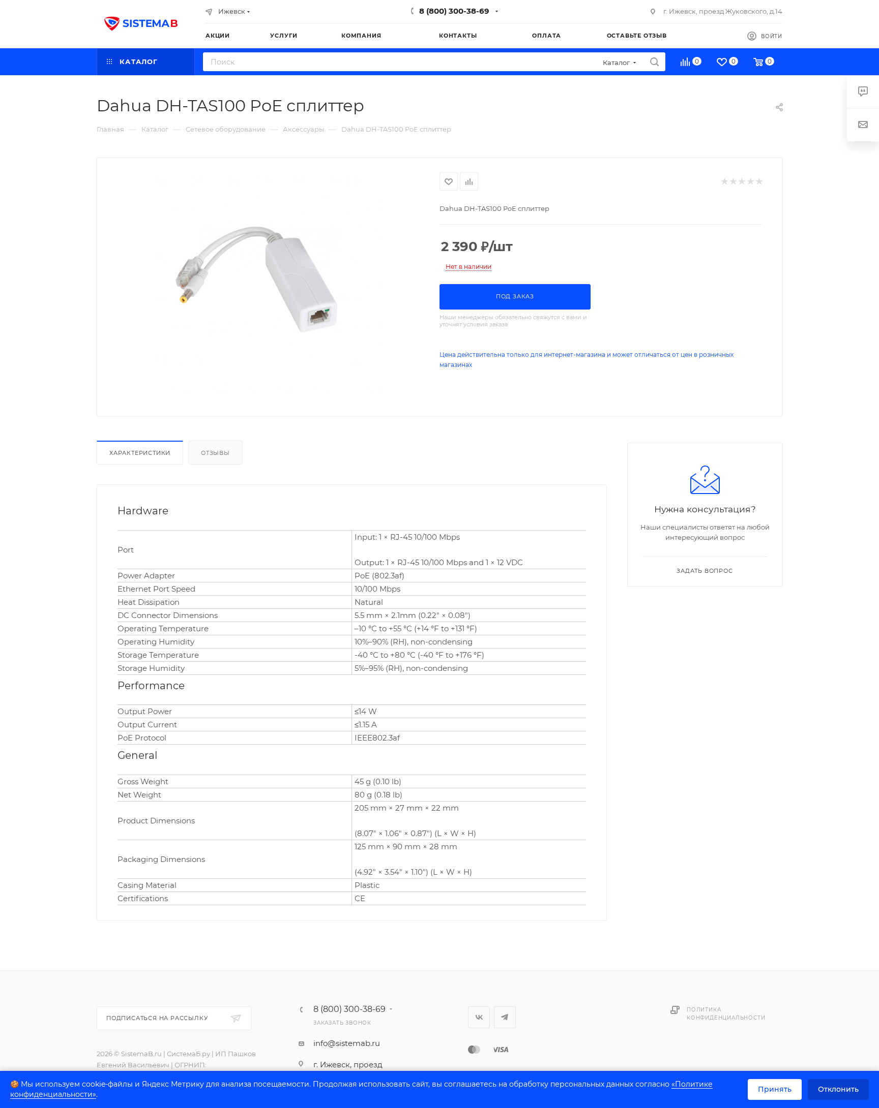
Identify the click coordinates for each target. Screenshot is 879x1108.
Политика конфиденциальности (726, 1013)
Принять (775, 1089)
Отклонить (838, 1089)
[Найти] (654, 61)
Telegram (505, 1017)
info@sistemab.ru (346, 1043)
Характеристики (139, 452)
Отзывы (215, 452)
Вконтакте (479, 1017)
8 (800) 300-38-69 (454, 11)
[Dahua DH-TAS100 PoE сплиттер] (268, 286)
